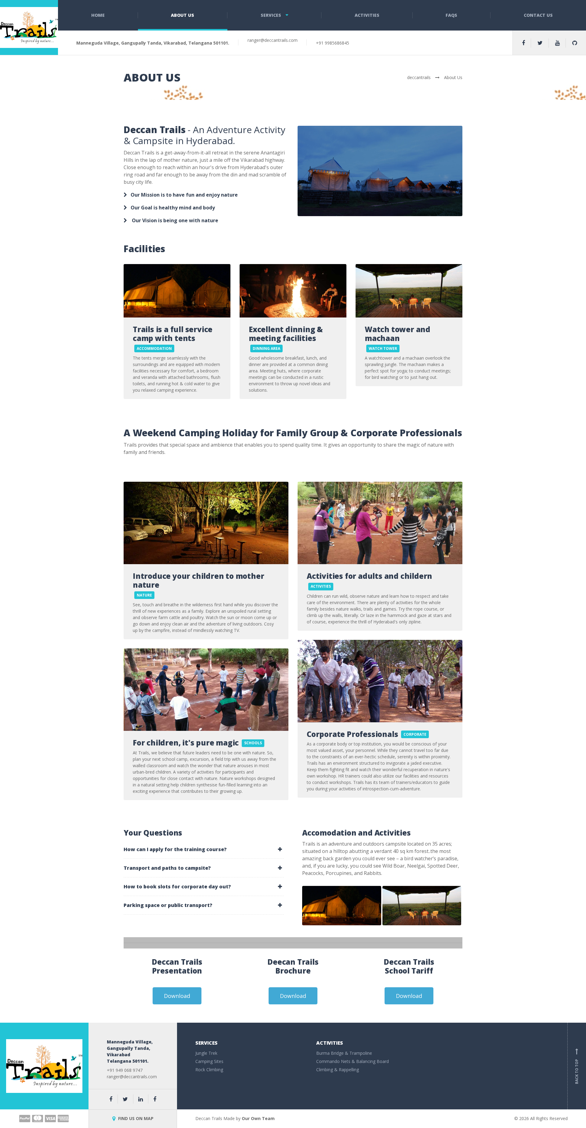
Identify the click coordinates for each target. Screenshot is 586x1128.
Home (98, 15)
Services (271, 15)
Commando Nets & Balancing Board (352, 1061)
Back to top (576, 1067)
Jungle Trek (206, 1053)
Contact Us (538, 15)
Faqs (451, 15)
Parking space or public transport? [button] (168, 905)
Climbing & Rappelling (337, 1069)
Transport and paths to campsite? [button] (167, 868)
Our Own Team (258, 1118)
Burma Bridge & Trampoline (344, 1053)
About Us (182, 15)
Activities (367, 15)
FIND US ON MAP (135, 1118)
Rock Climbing (209, 1069)
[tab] (204, 849)
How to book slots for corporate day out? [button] (177, 886)
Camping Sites (209, 1061)
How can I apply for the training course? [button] (175, 849)
